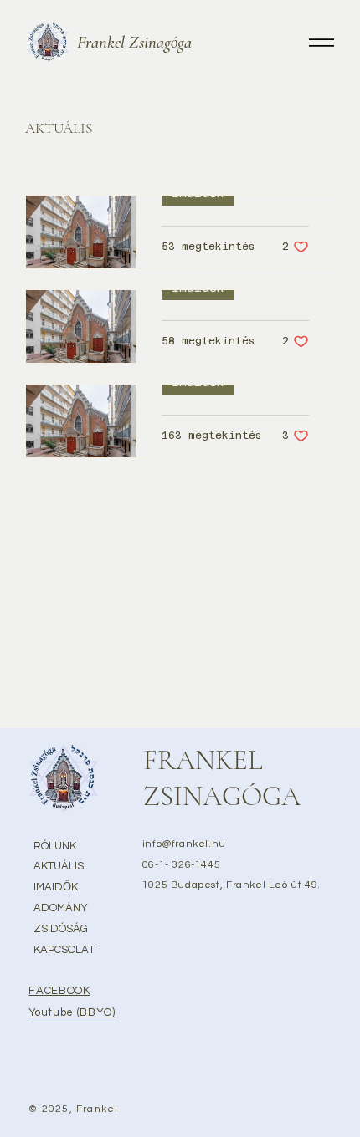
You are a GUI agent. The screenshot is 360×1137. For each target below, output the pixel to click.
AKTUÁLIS (58, 866)
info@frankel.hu (184, 844)
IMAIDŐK (55, 887)
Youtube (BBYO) (71, 1012)
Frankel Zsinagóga (134, 42)
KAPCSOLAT (64, 950)
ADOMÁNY (60, 908)
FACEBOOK (59, 991)
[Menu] (321, 42)
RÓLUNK (54, 846)
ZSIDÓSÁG (60, 929)
